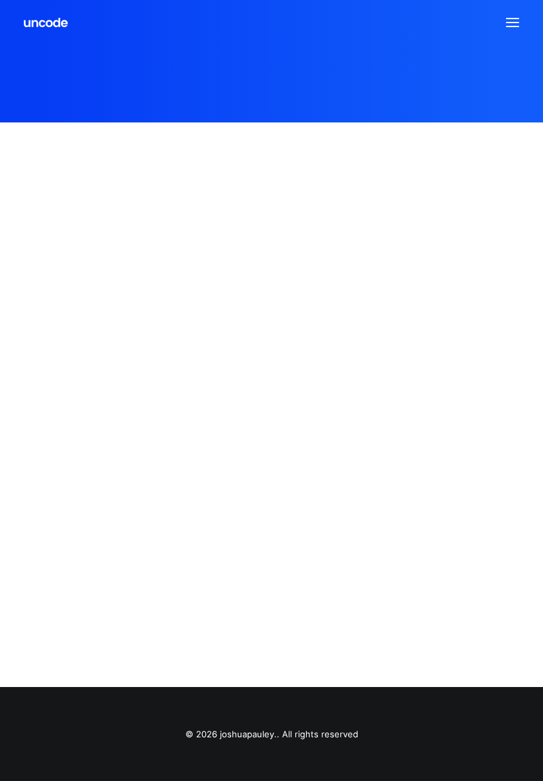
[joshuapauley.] (46, 22)
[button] (512, 22)
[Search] (473, 22)
